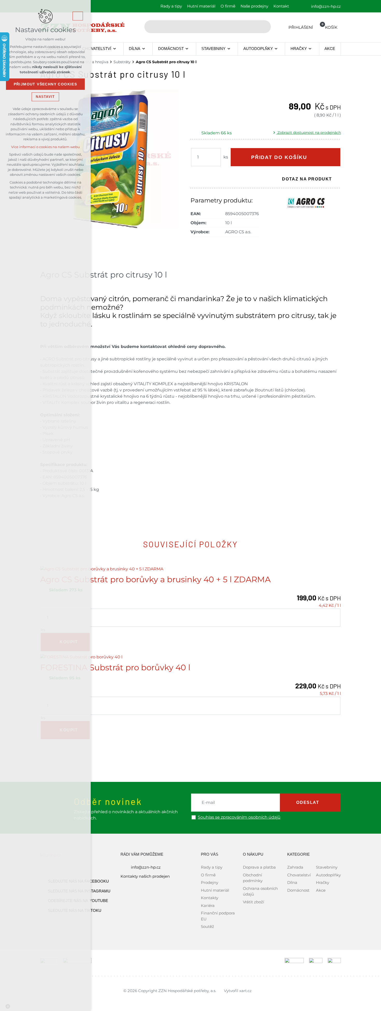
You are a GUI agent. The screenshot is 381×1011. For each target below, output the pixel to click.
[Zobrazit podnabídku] (114, 48)
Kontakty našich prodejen (145, 876)
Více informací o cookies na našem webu (45, 147)
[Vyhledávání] (207, 26)
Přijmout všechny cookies (45, 84)
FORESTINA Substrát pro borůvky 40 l (115, 667)
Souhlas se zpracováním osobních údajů (239, 817)
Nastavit (45, 97)
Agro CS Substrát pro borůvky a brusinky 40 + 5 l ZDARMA (155, 579)
